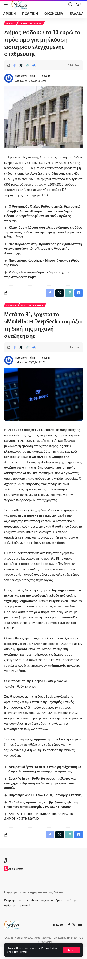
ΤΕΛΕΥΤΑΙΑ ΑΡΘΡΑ (31, 23)
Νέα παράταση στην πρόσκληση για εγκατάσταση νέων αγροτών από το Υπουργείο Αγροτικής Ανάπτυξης (43, 248)
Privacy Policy (49, 947)
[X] (74, 925)
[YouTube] (80, 925)
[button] (71, 950)
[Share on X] (21, 65)
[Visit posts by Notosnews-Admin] (8, 78)
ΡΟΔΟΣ (10, 23)
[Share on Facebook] (14, 65)
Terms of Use (20, 951)
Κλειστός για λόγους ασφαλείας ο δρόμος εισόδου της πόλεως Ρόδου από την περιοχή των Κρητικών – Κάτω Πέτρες (43, 232)
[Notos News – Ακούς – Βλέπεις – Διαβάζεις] (11, 925)
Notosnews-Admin (25, 75)
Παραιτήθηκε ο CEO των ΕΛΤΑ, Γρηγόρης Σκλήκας (45, 795)
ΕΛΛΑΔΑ (11, 305)
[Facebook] (69, 925)
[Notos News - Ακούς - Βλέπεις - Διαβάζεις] (19, 4)
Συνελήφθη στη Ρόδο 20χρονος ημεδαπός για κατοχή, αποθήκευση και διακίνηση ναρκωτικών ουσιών (40, 783)
